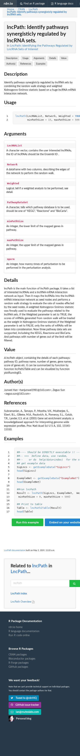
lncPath (20, 116)
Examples (40, 64)
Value (63, 58)
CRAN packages (18, 654)
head (20, 470)
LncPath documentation (14, 550)
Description (11, 58)
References (25, 64)
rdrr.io (8, 3)
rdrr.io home (16, 627)
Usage (25, 58)
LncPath (19, 572)
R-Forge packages (19, 663)
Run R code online (19, 635)
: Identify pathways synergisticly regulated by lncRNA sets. (37, 13)
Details (52, 58)
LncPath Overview (21, 602)
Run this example (27, 522)
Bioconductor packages (22, 658)
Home (10, 9)
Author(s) (10, 64)
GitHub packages (18, 667)
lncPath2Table (40, 507)
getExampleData (43, 467)
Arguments (39, 58)
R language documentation (24, 631)
